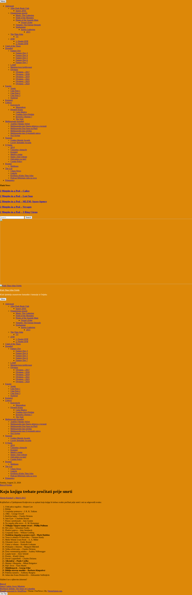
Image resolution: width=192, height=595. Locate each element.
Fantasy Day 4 (22, 55)
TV (17, 36)
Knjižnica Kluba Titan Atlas (21, 175)
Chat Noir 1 (15, 91)
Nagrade (8, 138)
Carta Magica (21, 112)
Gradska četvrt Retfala (25, 114)
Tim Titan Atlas (16, 34)
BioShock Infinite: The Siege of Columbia (17, 589)
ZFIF (12, 39)
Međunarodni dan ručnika (21, 131)
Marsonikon (21, 107)
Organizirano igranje (18, 13)
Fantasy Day (15, 51)
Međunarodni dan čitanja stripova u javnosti (28, 126)
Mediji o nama (16, 154)
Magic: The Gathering (25, 15)
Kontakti (14, 152)
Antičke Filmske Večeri (20, 124)
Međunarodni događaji (14, 121)
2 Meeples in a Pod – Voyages (15, 206)
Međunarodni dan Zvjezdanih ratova (25, 133)
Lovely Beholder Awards (20, 142)
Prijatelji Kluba (16, 110)
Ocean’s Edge (26, 22)
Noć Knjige (15, 135)
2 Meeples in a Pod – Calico (15, 191)
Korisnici (9, 100)
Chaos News (15, 171)
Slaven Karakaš (6, 498)
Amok (13, 88)
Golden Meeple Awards (20, 140)
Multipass (14, 166)
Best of (3, 485)
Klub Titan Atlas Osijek (9, 290)
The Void (19, 119)
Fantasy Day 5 (22, 58)
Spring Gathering (28, 29)
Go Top (4, 594)
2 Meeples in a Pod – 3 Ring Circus (18, 212)
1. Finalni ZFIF (22, 41)
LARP (13, 65)
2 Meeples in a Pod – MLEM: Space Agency (23, 201)
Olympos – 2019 (23, 77)
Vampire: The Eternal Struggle (28, 25)
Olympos (14, 69)
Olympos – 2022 (23, 79)
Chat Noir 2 (15, 93)
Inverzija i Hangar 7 (24, 117)
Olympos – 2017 (23, 72)
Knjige (9, 485)
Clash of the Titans (13, 46)
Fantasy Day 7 (22, 62)
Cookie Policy (16, 161)
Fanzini (8, 86)
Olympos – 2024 (23, 84)
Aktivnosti (9, 6)
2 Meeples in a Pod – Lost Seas (16, 196)
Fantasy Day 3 (22, 53)
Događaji (9, 48)
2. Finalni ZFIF (22, 44)
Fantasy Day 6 (22, 60)
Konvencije (15, 105)
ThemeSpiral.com (54, 591)
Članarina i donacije (18, 150)
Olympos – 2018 (23, 74)
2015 (28, 32)
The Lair (8, 168)
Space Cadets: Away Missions (12, 586)
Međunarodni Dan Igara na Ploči (23, 128)
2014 (12, 147)
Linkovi (8, 102)
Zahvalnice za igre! (18, 159)
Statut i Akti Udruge (18, 157)
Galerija (13, 173)
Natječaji (14, 98)
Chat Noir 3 (15, 95)
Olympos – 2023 (23, 81)
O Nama (8, 145)
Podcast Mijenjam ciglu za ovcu (23, 178)
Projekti (8, 164)
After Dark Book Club (19, 8)
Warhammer (21, 27)
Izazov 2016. (21, 11)
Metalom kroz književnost (21, 67)
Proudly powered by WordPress (13, 591)
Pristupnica (9, 180)
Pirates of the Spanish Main (27, 20)
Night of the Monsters (25, 18)
